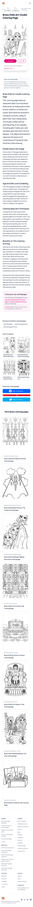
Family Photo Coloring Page (7, 831)
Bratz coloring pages (15, 9)
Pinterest (4, 878)
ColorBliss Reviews (22, 824)
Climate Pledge (21, 845)
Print (20, 61)
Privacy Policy (21, 851)
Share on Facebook (17, 391)
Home (4, 9)
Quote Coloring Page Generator (6, 869)
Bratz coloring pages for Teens (10, 327)
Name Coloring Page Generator (6, 864)
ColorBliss (7, 307)
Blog (19, 832)
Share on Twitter (18, 399)
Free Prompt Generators (7, 847)
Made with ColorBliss (23, 826)
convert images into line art (18, 302)
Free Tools (4, 845)
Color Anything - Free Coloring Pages (23, 888)
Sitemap (20, 835)
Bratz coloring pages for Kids (21, 324)
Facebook (3, 876)
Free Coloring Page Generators (6, 851)
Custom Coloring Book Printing (7, 835)
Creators (20, 829)
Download (10, 61)
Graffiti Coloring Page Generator (7, 855)
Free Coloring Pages (8, 9)
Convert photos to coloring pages (6, 826)
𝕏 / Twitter (4, 884)
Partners (20, 840)
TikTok (3, 887)
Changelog (20, 837)
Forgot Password (22, 881)
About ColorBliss (22, 821)
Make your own (8, 68)
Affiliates (20, 843)
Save (17, 395)
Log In (19, 878)
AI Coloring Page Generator (5, 822)
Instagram (4, 881)
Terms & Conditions (23, 848)
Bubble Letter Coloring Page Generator (7, 860)
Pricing (3, 841)
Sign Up (19, 876)
